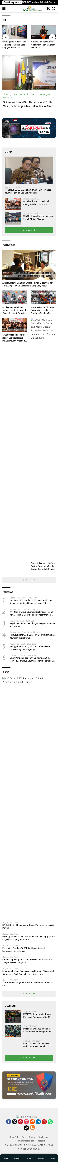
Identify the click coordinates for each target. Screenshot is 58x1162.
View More (28, 230)
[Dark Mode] (48, 8)
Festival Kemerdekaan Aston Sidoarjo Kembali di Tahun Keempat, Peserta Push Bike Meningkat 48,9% (14, 310)
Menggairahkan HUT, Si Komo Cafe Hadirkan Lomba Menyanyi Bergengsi (30, 648)
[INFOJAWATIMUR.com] (32, 8)
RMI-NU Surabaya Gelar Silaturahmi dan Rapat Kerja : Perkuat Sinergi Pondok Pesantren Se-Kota (31, 613)
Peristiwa (7, 98)
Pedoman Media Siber (24, 1140)
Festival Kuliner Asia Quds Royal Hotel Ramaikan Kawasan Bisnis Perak (32, 636)
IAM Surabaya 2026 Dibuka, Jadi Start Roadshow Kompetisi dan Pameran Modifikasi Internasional (37, 1030)
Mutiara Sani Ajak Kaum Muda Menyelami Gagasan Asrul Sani (14, 44)
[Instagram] (26, 1122)
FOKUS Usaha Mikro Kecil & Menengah (31, 94)
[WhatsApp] (50, 1122)
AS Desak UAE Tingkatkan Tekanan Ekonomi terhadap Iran (27, 984)
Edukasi (6, 94)
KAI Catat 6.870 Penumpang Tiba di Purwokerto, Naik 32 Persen (28, 926)
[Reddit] (32, 1122)
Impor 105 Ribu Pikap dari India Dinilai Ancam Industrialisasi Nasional (37, 1045)
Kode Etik (14, 1137)
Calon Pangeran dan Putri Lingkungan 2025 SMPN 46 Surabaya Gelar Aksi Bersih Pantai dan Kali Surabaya (32, 659)
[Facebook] (8, 1122)
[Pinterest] (20, 1122)
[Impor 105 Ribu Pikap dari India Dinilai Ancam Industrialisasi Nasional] (13, 1046)
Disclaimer (43, 1137)
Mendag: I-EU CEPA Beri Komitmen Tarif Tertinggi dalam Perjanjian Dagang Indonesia (28, 191)
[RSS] (32, 1128)
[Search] (54, 8)
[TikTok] (26, 1128)
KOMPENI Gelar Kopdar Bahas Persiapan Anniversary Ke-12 (37, 1015)
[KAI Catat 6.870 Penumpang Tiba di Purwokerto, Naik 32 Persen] (29, 798)
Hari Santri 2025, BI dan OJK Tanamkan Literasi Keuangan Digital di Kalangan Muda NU (31, 602)
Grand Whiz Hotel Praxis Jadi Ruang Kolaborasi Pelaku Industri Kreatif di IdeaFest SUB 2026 (37, 203)
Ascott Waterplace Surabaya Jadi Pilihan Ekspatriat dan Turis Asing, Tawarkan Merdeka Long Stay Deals (27, 284)
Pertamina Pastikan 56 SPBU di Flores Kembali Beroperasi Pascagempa (23, 949)
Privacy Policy (28, 1137)
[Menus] (4, 8)
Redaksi (41, 1140)
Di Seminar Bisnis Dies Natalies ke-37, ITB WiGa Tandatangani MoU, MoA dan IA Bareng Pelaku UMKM (28, 106)
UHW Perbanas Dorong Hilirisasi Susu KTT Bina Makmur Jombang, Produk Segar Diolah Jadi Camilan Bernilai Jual (38, 217)
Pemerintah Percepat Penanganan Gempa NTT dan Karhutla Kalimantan (42, 29)
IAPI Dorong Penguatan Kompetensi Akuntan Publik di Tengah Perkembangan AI (27, 961)
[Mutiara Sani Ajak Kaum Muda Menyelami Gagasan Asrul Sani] (14, 32)
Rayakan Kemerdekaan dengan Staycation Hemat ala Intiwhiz (33, 625)
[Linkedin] (38, 1122)
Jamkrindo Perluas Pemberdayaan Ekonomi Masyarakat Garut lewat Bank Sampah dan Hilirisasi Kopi (28, 972)
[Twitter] (14, 1122)
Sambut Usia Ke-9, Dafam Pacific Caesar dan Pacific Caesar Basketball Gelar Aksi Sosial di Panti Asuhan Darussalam (43, 566)
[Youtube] (44, 1122)
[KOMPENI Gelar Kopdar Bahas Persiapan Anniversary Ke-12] (13, 1016)
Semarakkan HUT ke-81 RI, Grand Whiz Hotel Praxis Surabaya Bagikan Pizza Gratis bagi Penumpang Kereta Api (43, 310)
